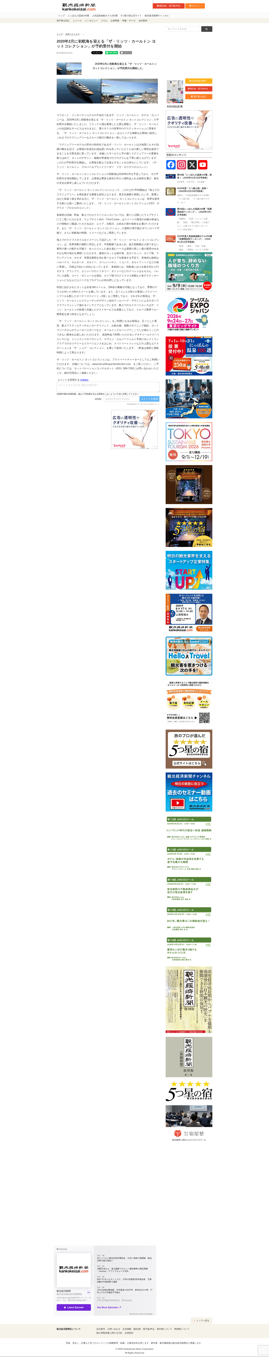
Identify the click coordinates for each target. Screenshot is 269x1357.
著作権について (164, 1329)
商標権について (181, 1329)
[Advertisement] (81, 429)
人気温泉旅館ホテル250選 (105, 15)
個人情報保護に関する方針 (109, 1333)
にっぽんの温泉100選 (78, 15)
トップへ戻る (202, 1320)
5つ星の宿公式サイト (131, 15)
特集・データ (128, 20)
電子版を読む (63, 20)
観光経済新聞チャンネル (157, 15)
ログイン (196, 6)
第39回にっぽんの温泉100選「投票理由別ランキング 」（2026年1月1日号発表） (194, 212)
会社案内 (143, 20)
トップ (61, 15)
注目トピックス (72, 34)
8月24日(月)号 (175, 106)
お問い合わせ (113, 1329)
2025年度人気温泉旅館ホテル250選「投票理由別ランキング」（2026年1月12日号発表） (194, 239)
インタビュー (91, 20)
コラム (104, 20)
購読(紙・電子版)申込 (169, 6)
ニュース (77, 20)
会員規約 (129, 1333)
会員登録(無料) (199, 81)
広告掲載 (127, 1329)
